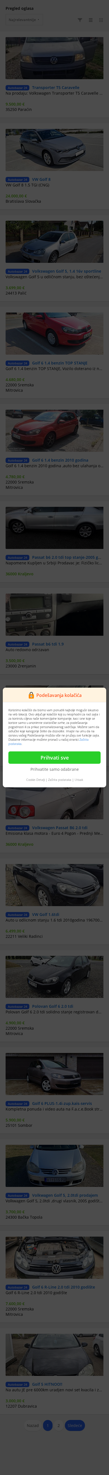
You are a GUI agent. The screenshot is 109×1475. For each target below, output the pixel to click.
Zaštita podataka (59, 780)
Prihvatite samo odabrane (54, 769)
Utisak (79, 780)
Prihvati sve (55, 757)
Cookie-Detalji (35, 780)
